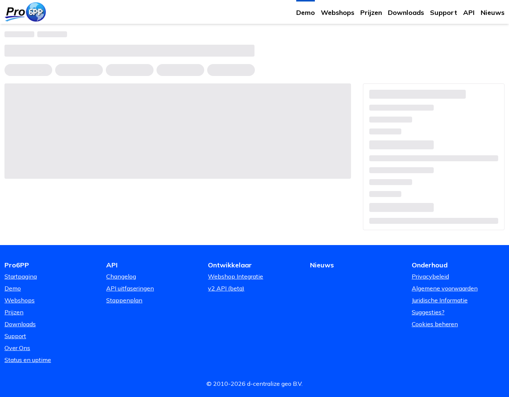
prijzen (371, 12)
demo (305, 12)
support (443, 12)
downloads (406, 12)
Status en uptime (27, 359)
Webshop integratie (235, 276)
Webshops (337, 12)
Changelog (121, 276)
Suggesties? (428, 312)
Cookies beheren (435, 324)
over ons (17, 348)
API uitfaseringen (130, 288)
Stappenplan (124, 300)
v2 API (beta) (226, 288)
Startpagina (20, 276)
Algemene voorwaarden (445, 288)
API (469, 12)
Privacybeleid (430, 276)
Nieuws (493, 12)
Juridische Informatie (440, 300)
